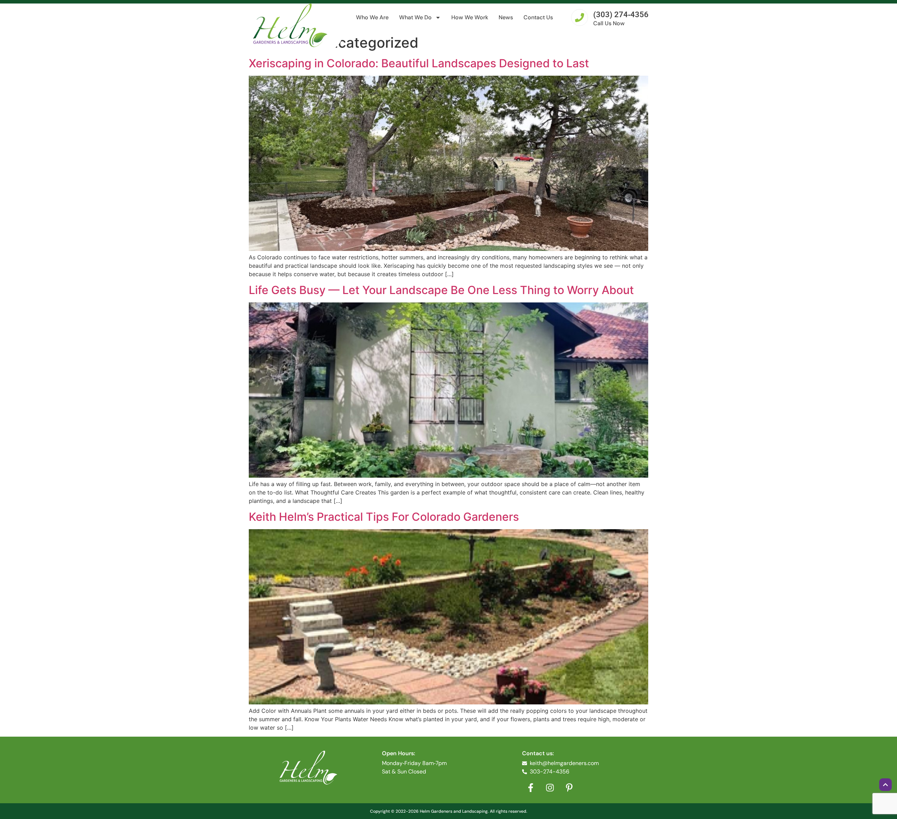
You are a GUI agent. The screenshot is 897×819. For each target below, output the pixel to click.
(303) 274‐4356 (621, 14)
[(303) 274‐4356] (579, 17)
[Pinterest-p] (569, 787)
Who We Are (372, 17)
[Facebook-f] (531, 787)
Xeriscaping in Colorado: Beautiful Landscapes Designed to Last (419, 63)
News (506, 17)
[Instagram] (550, 787)
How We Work (469, 17)
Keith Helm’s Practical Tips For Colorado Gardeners (384, 517)
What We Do (415, 17)
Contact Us (538, 17)
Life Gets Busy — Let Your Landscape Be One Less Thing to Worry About (441, 290)
